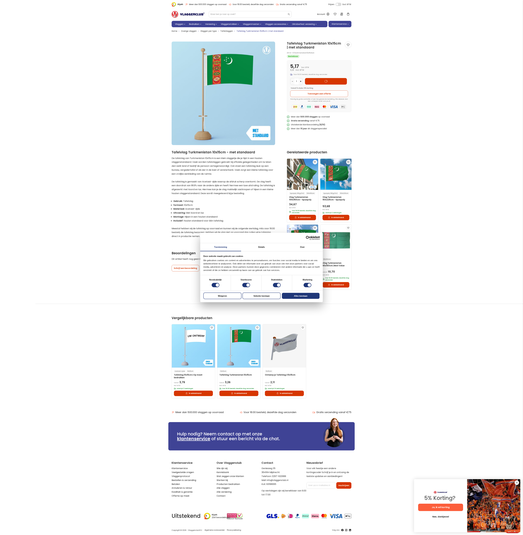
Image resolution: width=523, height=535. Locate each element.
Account (321, 14)
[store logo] (188, 14)
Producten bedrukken (228, 484)
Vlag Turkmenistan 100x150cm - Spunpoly (300, 198)
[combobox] (250, 14)
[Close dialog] (516, 482)
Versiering (210, 24)
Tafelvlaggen (226, 31)
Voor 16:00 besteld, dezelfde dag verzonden (253, 4)
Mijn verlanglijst (335, 14)
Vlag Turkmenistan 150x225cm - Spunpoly (334, 198)
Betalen (176, 484)
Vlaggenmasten (251, 24)
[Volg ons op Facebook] (342, 530)
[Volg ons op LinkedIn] (350, 530)
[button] (315, 162)
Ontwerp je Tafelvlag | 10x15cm (280, 375)
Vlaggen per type (208, 31)
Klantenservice (180, 468)
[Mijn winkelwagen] (348, 14)
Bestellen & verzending (184, 480)
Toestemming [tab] (220, 247)
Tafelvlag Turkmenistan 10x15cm (235, 375)
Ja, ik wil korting (441, 507)
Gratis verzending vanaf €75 (293, 4)
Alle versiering (224, 491)
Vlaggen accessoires (275, 24)
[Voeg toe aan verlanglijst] (348, 45)
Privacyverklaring (234, 530)
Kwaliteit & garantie (182, 491)
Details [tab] (261, 247)
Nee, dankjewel (440, 516)
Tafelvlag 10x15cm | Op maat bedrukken (188, 376)
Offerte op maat (180, 495)
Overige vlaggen (189, 31)
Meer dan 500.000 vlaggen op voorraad (207, 4)
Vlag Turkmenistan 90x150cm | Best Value (334, 264)
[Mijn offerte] (341, 14)
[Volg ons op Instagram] (346, 530)
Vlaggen (179, 24)
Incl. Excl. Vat (338, 4)
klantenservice (193, 439)
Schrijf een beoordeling (185, 268)
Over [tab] (302, 247)
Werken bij (222, 480)
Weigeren (222, 296)
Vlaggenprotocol (181, 476)
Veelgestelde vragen (183, 472)
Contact (221, 495)
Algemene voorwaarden (215, 530)
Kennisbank (223, 472)
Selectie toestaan (261, 296)
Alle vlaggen (223, 488)
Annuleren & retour (182, 488)
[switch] (246, 285)
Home (174, 31)
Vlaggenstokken (229, 24)
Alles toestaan (300, 296)
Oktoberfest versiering (303, 24)
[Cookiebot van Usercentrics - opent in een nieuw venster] (308, 238)
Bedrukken (194, 24)
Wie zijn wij (222, 468)
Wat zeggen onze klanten (230, 476)
